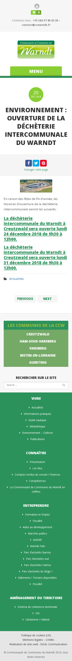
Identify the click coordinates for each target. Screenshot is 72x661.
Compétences (37, 481)
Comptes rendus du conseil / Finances (37, 474)
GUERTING (38, 362)
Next (47, 299)
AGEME (37, 540)
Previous (25, 299)
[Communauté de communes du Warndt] (36, 49)
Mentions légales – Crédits (38, 639)
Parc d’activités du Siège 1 (37, 571)
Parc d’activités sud (37, 558)
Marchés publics (37, 533)
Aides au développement (37, 527)
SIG (37, 613)
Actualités (16, 279)
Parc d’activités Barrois (37, 552)
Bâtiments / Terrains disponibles (37, 577)
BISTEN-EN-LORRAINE (38, 355)
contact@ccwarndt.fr (36, 25)
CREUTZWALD (37, 334)
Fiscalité (37, 521)
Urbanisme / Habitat (37, 619)
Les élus (37, 468)
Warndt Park (37, 546)
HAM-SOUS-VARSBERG (38, 341)
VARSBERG (38, 348)
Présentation (37, 462)
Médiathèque (37, 426)
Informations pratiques (37, 414)
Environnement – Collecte (37, 432)
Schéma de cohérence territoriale (37, 607)
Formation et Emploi (37, 514)
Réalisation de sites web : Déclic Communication (38, 644)
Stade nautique (37, 420)
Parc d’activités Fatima (37, 565)
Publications (37, 439)
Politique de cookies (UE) (36, 635)
